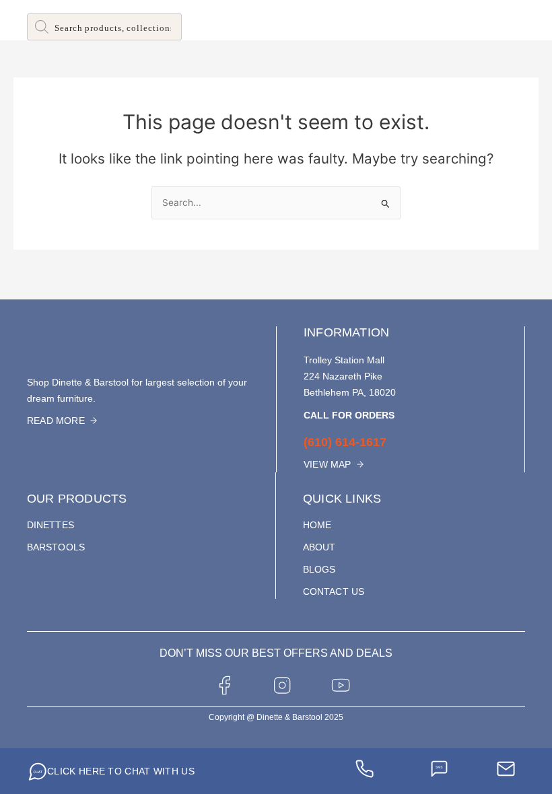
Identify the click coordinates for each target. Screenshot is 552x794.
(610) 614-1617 (345, 442)
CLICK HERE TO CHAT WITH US (121, 771)
